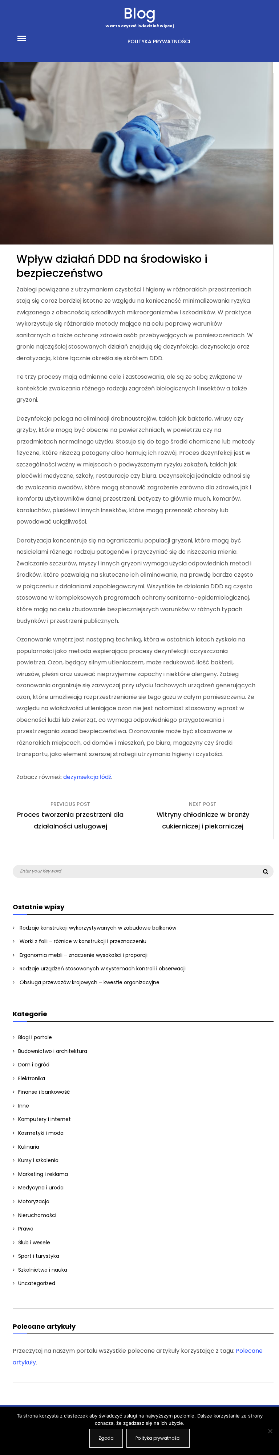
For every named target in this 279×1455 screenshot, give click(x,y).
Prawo (25, 1228)
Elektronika (31, 1078)
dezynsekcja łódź (87, 777)
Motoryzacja (33, 1201)
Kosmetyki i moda (41, 1133)
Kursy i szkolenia (38, 1160)
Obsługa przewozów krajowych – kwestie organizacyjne (89, 982)
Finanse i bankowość (44, 1092)
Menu (30, 38)
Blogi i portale (35, 1037)
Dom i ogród (33, 1064)
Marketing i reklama (43, 1174)
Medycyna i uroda (41, 1187)
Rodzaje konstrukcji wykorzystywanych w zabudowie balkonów (98, 927)
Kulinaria (28, 1146)
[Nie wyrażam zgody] (270, 1431)
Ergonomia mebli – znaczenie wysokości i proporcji (83, 955)
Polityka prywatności (159, 41)
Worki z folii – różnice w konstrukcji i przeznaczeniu (83, 941)
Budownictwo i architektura (52, 1051)
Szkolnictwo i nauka (42, 1269)
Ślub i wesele (34, 1242)
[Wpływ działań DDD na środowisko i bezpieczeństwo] (136, 242)
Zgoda (106, 1438)
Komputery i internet (44, 1119)
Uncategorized (36, 1283)
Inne (23, 1105)
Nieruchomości (37, 1215)
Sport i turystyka (38, 1256)
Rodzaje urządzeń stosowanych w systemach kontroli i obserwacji (103, 968)
